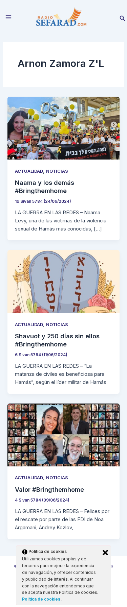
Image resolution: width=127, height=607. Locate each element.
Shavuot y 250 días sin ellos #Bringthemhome (57, 340)
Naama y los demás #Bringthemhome (44, 186)
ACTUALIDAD (29, 171)
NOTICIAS (57, 171)
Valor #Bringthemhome (49, 489)
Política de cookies (41, 599)
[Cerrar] (105, 552)
